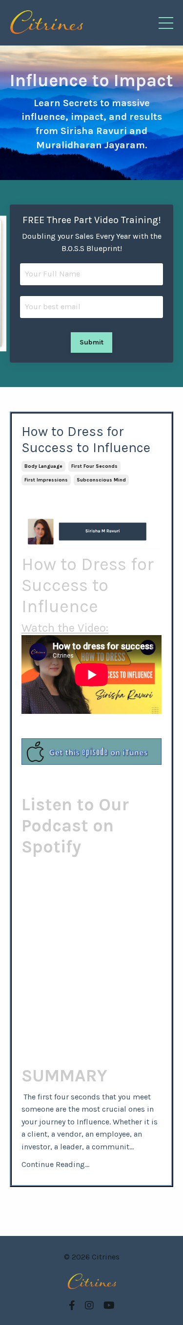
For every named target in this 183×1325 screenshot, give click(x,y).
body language (43, 466)
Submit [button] (92, 342)
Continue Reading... (55, 1164)
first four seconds (94, 466)
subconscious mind (101, 480)
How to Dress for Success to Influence (85, 439)
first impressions (46, 480)
